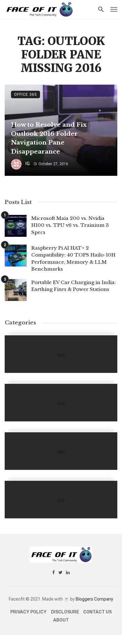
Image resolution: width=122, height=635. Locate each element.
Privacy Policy (28, 612)
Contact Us (97, 612)
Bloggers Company (94, 599)
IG (27, 163)
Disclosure (65, 612)
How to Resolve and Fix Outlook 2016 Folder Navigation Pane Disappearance (49, 138)
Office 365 (25, 94)
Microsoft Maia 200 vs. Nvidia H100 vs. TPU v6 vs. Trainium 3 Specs (70, 225)
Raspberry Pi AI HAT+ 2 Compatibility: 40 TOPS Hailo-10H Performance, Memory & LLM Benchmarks (73, 258)
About (61, 620)
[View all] (61, 354)
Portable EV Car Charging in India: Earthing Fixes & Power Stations (73, 285)
